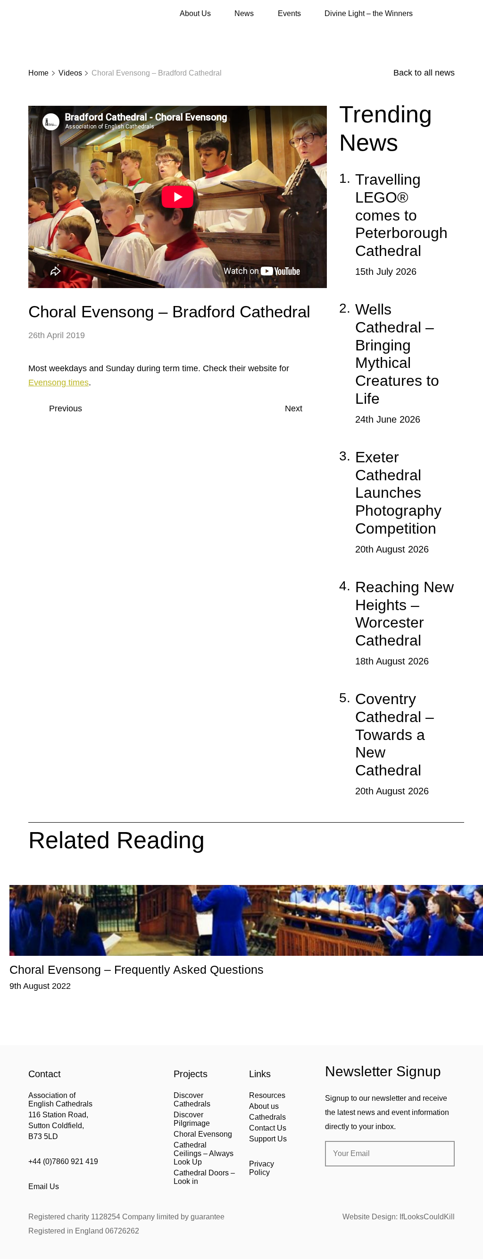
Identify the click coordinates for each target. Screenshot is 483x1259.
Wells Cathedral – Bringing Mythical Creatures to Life (397, 354)
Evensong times (58, 382)
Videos (70, 73)
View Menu (449, 13)
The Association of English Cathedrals (63, 33)
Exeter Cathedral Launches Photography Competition (398, 493)
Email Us (43, 1186)
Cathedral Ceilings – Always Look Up (203, 1153)
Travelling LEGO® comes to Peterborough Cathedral (401, 215)
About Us (195, 13)
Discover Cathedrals (192, 1099)
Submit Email (439, 1153)
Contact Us (267, 1128)
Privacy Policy (261, 1168)
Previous (65, 408)
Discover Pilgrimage (192, 1119)
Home (38, 73)
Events (289, 13)
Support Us (268, 1139)
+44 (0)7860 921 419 (63, 1161)
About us (264, 1106)
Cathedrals (267, 1117)
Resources (267, 1095)
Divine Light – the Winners (369, 13)
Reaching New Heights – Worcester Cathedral (404, 613)
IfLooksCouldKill (427, 1217)
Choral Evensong (203, 1134)
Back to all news (424, 72)
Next (293, 408)
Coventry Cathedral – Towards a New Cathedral (394, 734)
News (244, 13)
